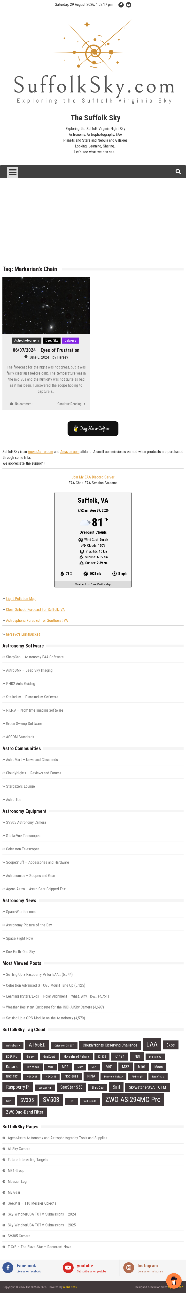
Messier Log (17, 1181)
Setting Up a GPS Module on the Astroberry (39, 1018)
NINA (91, 1076)
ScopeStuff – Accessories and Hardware (37, 862)
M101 (142, 1067)
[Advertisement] (93, 225)
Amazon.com (69, 451)
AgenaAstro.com (40, 451)
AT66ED (37, 1045)
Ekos (170, 1044)
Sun (8, 1101)
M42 (80, 1067)
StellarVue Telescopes (23, 835)
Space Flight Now (19, 938)
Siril (116, 1087)
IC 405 (102, 1056)
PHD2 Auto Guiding (20, 683)
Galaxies (70, 340)
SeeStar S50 (71, 1087)
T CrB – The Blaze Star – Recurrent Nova (39, 1247)
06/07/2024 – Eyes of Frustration (46, 350)
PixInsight (137, 1076)
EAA (151, 1044)
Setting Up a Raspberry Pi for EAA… (33, 974)
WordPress (70, 1287)
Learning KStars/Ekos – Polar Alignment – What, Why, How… (51, 996)
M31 (50, 1067)
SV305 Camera (19, 1236)
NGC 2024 (32, 1076)
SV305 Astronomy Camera (26, 822)
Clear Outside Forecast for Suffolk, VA (35, 609)
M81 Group (16, 1170)
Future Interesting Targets (28, 1159)
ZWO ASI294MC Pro (133, 1099)
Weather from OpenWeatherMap (93, 584)
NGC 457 (12, 1076)
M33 (65, 1067)
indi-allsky (155, 1056)
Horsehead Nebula (76, 1056)
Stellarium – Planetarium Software (32, 697)
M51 (94, 1067)
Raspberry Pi (18, 1087)
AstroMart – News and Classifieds (32, 759)
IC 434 (119, 1056)
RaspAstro (158, 1076)
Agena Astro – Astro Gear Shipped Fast (36, 889)
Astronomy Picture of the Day (29, 925)
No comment (24, 404)
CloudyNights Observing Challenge (110, 1045)
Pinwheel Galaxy (113, 1076)
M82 (125, 1066)
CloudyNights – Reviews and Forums (33, 773)
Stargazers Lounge (20, 786)
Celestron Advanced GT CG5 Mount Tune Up (39, 985)
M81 (109, 1066)
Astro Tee (13, 799)
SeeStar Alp (45, 1087)
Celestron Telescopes (22, 849)
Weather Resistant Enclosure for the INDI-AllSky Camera (49, 1007)
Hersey (62, 357)
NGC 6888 (71, 1076)
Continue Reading (69, 404)
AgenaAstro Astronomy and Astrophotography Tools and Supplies (57, 1138)
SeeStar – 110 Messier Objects (32, 1203)
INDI (136, 1056)
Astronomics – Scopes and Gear (30, 875)
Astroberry (13, 1045)
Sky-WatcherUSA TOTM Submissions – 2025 (42, 1225)
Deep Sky (52, 340)
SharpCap (98, 1087)
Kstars (12, 1066)
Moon (159, 1067)
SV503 (51, 1100)
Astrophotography (26, 340)
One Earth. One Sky (20, 951)
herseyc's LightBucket (23, 634)
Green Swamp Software (24, 723)
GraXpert (49, 1056)
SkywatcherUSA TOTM (147, 1087)
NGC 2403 (51, 1076)
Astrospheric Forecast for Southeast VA (37, 620)
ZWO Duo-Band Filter (24, 1112)
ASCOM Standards (20, 737)
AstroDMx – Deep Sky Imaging (29, 670)
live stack (33, 1067)
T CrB (71, 1101)
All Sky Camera (19, 1149)
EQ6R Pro (11, 1056)
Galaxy (30, 1056)
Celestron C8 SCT (64, 1045)
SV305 (27, 1100)
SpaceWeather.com (21, 911)
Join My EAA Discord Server (93, 477)
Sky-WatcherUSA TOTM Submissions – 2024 (42, 1214)
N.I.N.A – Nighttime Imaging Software (34, 710)
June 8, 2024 (39, 357)
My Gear (14, 1192)
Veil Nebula (90, 1101)
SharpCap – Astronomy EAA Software (35, 657)
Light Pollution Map (21, 598)
